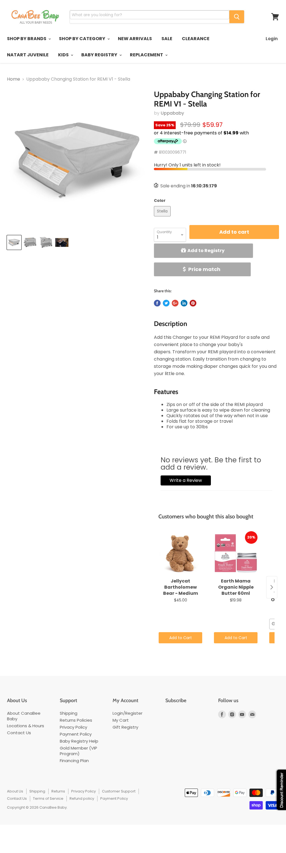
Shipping (68, 713)
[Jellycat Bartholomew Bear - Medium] (180, 553)
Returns (58, 791)
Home (13, 79)
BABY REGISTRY (99, 55)
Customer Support (118, 791)
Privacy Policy (73, 727)
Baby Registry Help (79, 741)
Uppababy (172, 113)
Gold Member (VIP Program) (78, 751)
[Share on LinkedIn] (184, 303)
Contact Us (19, 733)
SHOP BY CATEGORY (82, 38)
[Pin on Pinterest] (193, 303)
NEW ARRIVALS (135, 38)
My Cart (121, 720)
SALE (166, 38)
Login (272, 39)
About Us (15, 791)
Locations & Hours (25, 726)
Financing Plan (74, 760)
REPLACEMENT (147, 55)
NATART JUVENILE (28, 55)
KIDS (64, 55)
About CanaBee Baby (23, 716)
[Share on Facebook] (157, 303)
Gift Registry (125, 727)
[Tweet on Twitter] (166, 303)
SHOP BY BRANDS (27, 38)
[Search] (236, 16)
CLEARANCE (195, 38)
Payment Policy (76, 734)
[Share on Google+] (175, 303)
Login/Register (127, 713)
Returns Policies (76, 720)
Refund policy (82, 798)
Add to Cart (180, 638)
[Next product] (271, 587)
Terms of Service (48, 798)
